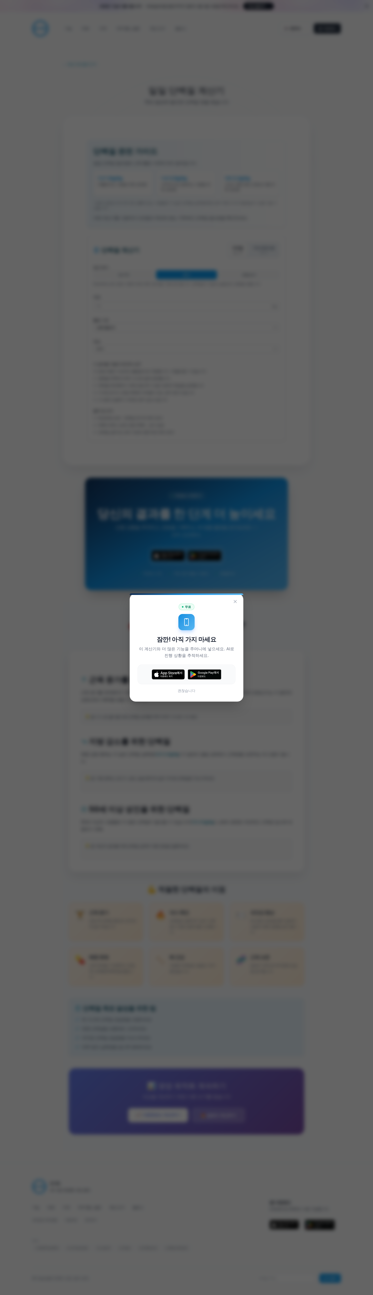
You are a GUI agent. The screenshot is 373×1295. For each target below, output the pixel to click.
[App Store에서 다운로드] (168, 674)
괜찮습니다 (186, 690)
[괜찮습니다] (235, 601)
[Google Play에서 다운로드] (204, 674)
